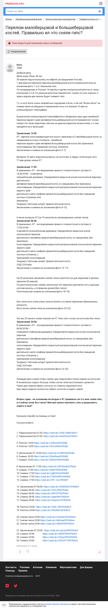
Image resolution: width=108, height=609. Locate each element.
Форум (8, 19)
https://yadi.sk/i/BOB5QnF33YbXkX (61, 486)
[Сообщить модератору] (100, 552)
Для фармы (86, 567)
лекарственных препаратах (58, 604)
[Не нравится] (27, 552)
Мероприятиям (68, 567)
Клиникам (51, 567)
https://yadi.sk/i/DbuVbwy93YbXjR (51, 456)
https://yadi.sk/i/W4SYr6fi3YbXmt (57, 523)
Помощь (10, 570)
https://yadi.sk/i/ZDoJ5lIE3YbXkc (52, 490)
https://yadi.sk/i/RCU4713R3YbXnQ (60, 540)
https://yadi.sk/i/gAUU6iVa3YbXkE (52, 473)
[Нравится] (20, 552)
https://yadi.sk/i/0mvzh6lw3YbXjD (51, 446)
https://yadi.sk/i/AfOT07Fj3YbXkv (52, 493)
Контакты (10, 567)
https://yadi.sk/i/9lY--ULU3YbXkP (51, 480)
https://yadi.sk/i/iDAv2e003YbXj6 (50, 443)
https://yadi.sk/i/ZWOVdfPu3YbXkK (52, 476)
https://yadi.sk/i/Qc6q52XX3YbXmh (58, 517)
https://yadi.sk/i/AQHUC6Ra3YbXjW (51, 459)
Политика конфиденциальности (19, 576)
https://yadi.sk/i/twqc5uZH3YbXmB (52, 500)
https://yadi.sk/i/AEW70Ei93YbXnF (60, 533)
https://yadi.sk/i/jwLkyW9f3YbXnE (61, 530)
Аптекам (37, 567)
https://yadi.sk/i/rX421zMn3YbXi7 (60, 433)
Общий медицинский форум (29, 19)
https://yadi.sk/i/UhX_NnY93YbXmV (53, 507)
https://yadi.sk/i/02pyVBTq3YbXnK (60, 537)
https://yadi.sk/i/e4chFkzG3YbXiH (60, 436)
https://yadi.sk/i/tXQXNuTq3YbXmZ (52, 510)
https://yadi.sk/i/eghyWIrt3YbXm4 (52, 496)
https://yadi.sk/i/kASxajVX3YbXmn (57, 520)
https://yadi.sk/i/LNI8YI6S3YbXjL (58, 453)
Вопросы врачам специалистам (60, 19)
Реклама (25, 567)
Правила (22, 570)
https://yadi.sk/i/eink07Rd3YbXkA (50, 470)
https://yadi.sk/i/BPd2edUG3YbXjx (59, 466)
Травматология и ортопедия (92, 19)
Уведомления (17, 51)
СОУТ (37, 576)
